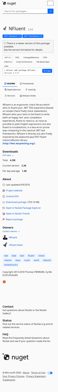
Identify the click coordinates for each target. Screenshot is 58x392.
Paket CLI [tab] (8, 62)
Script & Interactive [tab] (24, 62)
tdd (6, 255)
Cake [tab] (6, 66)
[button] (47, 71)
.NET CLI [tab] (7, 57)
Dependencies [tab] (14, 89)
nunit (27, 260)
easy (17, 260)
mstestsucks (11, 264)
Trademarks (9, 379)
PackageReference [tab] (31, 57)
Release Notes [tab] (29, 95)
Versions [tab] (11, 95)
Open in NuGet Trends (18, 213)
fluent (31, 255)
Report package (14, 219)
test (22, 255)
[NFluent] (5, 237)
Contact (8, 306)
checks (8, 260)
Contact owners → (11, 231)
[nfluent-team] (5, 244)
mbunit (47, 260)
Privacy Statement (36, 376)
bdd (14, 255)
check (41, 255)
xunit (36, 260)
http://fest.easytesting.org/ (18, 143)
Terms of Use (38, 372)
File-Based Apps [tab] (43, 62)
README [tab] (11, 83)
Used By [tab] (31, 89)
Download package (16, 202)
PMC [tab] (17, 57)
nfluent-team (16, 244)
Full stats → (8, 155)
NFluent (13, 237)
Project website (14, 190)
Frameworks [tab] (28, 83)
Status (7, 320)
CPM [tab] (45, 57)
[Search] (50, 11)
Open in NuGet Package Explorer (23, 207)
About (26, 372)
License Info (12, 196)
